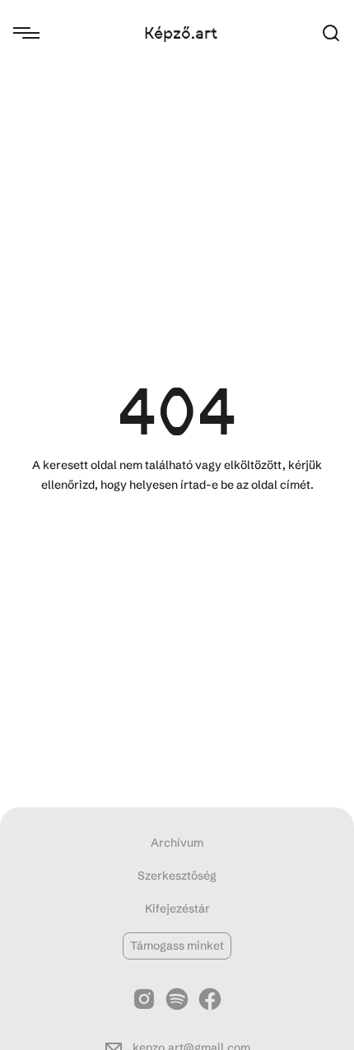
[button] (331, 34)
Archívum (177, 842)
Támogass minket (177, 945)
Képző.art (180, 33)
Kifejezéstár (177, 908)
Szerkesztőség (177, 875)
